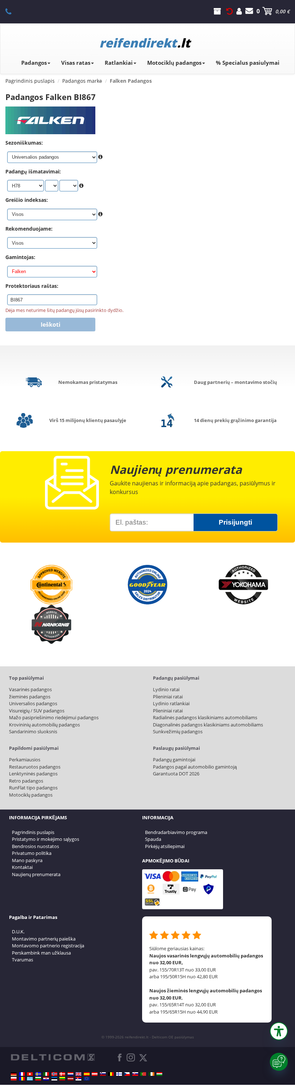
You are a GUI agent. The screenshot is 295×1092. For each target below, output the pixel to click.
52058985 (12, 11)
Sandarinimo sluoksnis (33, 731)
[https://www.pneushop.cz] (127, 1074)
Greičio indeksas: (26, 199)
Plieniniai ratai (168, 696)
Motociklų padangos (174, 62)
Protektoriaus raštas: (31, 285)
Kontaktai (22, 867)
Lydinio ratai (166, 689)
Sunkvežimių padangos (178, 731)
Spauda (153, 839)
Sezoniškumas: (24, 142)
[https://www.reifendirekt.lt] (62, 1078)
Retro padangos (26, 781)
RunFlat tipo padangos (33, 787)
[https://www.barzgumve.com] (38, 1078)
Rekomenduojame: (29, 228)
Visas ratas (75, 62)
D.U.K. (18, 931)
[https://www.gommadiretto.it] (46, 1074)
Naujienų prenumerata (36, 874)
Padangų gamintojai (174, 759)
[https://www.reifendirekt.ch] (30, 1074)
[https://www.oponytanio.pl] (14, 1078)
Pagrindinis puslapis (33, 832)
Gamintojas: (20, 257)
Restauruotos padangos (34, 767)
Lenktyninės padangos (33, 773)
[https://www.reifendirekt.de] (14, 1074)
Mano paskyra (27, 860)
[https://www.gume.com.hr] (46, 1078)
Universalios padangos (33, 703)
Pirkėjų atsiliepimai (165, 846)
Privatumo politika (31, 853)
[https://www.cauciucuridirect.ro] (22, 1078)
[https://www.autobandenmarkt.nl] (70, 1074)
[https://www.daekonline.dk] (62, 1074)
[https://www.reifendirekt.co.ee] (54, 1078)
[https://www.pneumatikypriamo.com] (135, 1074)
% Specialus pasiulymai (248, 62)
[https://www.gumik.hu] (159, 1074)
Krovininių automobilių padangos (44, 724)
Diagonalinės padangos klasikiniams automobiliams (208, 724)
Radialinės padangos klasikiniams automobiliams (205, 717)
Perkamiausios (24, 759)
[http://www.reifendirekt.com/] (87, 1078)
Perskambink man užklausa (41, 953)
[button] (279, 1031)
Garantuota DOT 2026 (176, 773)
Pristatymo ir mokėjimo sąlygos (45, 839)
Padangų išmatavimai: (33, 171)
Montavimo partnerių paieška (44, 938)
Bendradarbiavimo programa (176, 832)
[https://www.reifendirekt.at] (94, 1074)
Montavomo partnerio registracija (48, 945)
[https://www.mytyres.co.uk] (78, 1074)
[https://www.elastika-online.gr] (30, 1078)
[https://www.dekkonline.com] (54, 1074)
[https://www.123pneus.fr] (22, 1074)
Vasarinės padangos (30, 689)
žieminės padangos (29, 696)
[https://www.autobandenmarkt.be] (111, 1074)
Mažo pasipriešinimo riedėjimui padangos (54, 717)
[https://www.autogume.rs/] (78, 1078)
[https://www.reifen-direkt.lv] (70, 1078)
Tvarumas (22, 959)
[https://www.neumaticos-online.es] (87, 1074)
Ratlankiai (119, 62)
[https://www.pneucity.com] (143, 1074)
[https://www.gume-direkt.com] (103, 1074)
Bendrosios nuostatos (35, 846)
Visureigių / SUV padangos (36, 710)
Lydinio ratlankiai (171, 703)
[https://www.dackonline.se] (38, 1074)
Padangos (34, 62)
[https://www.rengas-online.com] (119, 1074)
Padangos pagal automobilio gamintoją (195, 767)
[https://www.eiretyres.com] (151, 1074)
